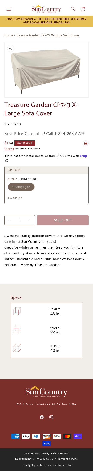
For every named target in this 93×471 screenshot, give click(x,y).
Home (8, 35)
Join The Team (59, 404)
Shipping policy (35, 465)
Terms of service (68, 458)
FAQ (19, 404)
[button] (8, 9)
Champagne (21, 187)
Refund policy (23, 458)
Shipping (9, 148)
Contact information (60, 465)
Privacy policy (44, 458)
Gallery (29, 404)
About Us (42, 404)
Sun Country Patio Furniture (51, 453)
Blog (74, 404)
